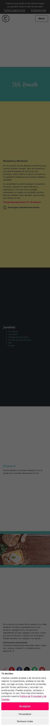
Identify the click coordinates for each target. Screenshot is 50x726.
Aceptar (25, 706)
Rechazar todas (25, 721)
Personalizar (25, 714)
